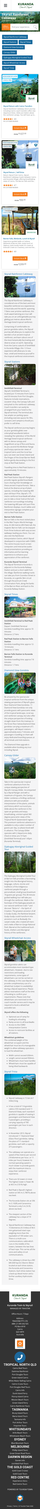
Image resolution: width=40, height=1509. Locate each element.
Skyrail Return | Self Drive (13, 172)
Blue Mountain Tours (20, 1443)
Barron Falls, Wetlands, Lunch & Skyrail (19, 238)
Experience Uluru (20, 1481)
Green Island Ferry (20, 1403)
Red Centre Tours (20, 1484)
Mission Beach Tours (20, 1399)
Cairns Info (20, 1390)
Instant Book (19, 128)
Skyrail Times (25, 42)
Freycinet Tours (20, 1425)
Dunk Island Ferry (20, 1393)
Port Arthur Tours (20, 1422)
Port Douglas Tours (20, 1374)
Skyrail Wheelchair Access (14, 63)
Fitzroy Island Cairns (20, 1396)
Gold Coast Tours (20, 1474)
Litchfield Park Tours (20, 1463)
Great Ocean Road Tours (20, 1453)
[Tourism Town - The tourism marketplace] (20, 1498)
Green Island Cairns (20, 1377)
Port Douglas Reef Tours (20, 1387)
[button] (5, 6)
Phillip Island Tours (20, 1450)
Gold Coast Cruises (20, 1470)
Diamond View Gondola (13, 47)
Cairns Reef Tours (20, 1368)
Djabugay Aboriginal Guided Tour (17, 57)
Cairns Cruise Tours (20, 1384)
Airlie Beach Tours (20, 1433)
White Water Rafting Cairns (20, 1381)
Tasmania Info (20, 1419)
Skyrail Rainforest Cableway (15, 37)
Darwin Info (20, 1460)
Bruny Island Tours (20, 1413)
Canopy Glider (9, 52)
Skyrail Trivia (9, 68)
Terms (15, 1506)
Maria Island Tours (20, 1416)
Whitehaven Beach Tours (20, 1436)
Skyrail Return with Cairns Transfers (17, 106)
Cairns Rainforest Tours (20, 1406)
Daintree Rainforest (20, 1371)
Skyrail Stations (10, 42)
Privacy (9, 1506)
